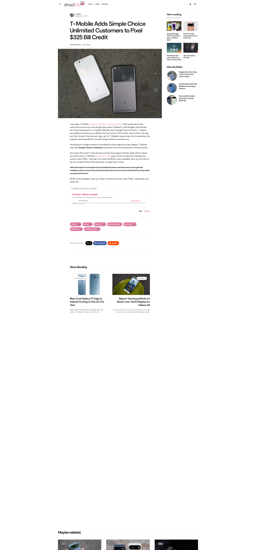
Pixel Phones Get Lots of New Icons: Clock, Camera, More (174, 58)
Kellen (79, 14)
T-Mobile (146, 211)
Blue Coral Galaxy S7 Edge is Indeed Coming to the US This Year (87, 302)
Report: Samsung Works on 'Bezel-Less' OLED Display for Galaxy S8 (133, 302)
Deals (76, 224)
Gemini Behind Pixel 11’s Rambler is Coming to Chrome (188, 86)
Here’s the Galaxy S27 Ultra (189, 57)
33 (75, 45)
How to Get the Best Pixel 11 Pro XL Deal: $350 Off (187, 98)
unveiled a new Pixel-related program (106, 124)
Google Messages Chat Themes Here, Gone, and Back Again (173, 37)
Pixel (88, 224)
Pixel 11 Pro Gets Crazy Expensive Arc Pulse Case (190, 36)
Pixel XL (101, 224)
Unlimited (77, 229)
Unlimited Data (93, 229)
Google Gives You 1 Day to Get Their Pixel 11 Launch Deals (188, 74)
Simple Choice (115, 224)
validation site (103, 156)
